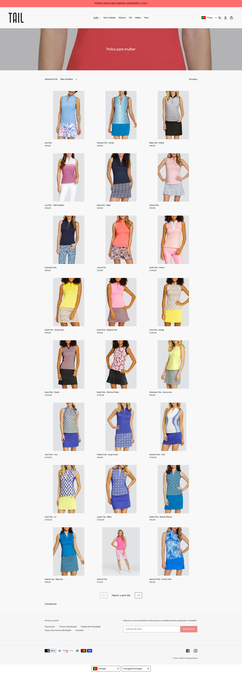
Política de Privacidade (91, 627)
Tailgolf (181, 658)
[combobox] (105, 668)
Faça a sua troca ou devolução (58, 630)
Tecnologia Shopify (190, 658)
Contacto (79, 630)
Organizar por (51, 79)
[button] (209, 18)
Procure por (50, 627)
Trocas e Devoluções (68, 627)
